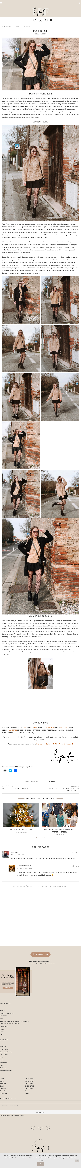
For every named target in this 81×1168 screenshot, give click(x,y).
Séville (2, 1032)
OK (41, 1164)
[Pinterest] (46, 20)
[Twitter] (35, 20)
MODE (18, 26)
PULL (24, 727)
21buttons (48, 744)
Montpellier (3, 1062)
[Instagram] (40, 20)
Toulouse (3, 1068)
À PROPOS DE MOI (40, 954)
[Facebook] (30, 20)
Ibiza (1, 1018)
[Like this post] (45, 781)
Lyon (1, 1060)
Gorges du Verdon (6, 1052)
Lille (1, 1057)
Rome (2, 1029)
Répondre (75, 852)
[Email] (51, 20)
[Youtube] (40, 1128)
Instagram (39, 744)
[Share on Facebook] (47, 781)
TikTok (55, 744)
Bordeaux (3, 1046)
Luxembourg (4, 1026)
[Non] (77, 1161)
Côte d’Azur (4, 1049)
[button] (40, 64)
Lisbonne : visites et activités (9, 1024)
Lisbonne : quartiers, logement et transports (14, 1021)
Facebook (69, 744)
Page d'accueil (6, 26)
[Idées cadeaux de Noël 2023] (21, 815)
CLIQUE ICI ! (40, 1112)
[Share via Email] (54, 781)
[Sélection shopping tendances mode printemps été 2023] (60, 815)
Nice (1, 1065)
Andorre (2, 1010)
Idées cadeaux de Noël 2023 (21, 830)
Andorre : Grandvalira (7, 1013)
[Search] (80, 3)
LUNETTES (13, 730)
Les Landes (4, 1054)
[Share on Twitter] (50, 781)
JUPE (36, 727)
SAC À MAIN (64, 727)
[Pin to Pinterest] (52, 781)
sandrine (14, 852)
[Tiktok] (48, 1128)
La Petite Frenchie (24, 866)
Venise (2, 1034)
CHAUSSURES (49, 727)
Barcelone (3, 1016)
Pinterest (62, 744)
